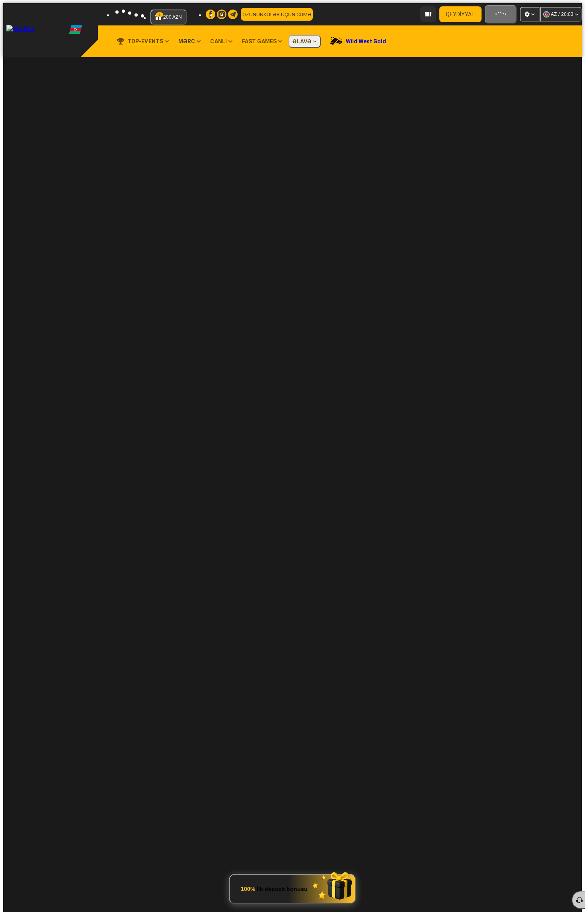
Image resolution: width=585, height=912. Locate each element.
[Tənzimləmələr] (530, 14)
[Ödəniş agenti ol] (428, 14)
